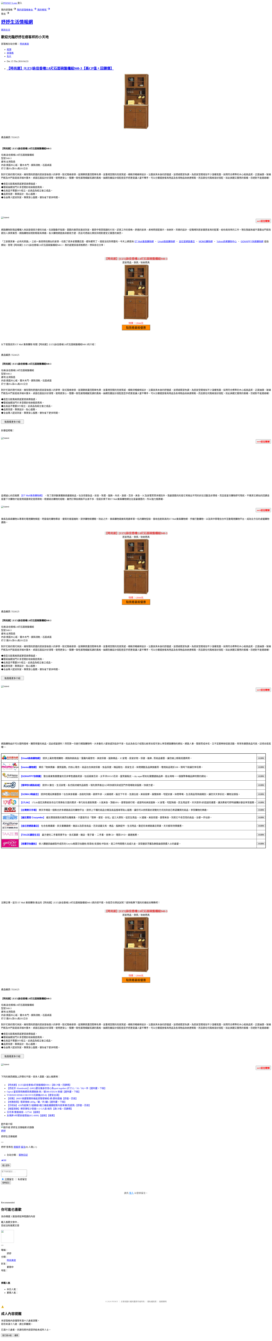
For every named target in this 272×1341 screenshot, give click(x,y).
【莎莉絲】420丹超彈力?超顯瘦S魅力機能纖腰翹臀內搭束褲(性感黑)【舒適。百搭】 (49, 1105)
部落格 (10, 53)
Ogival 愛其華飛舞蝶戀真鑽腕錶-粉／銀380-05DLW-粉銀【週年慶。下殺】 (44, 1091)
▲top (3, 1160)
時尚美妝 (24, 44)
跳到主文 (5, 30)
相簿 (9, 49)
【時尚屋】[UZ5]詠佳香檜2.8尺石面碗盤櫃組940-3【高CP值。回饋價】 (60, 68)
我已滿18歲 (7, 1335)
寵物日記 (23, 1155)
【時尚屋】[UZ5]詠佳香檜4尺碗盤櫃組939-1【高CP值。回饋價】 (39, 1085)
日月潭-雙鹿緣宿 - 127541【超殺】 (24, 1112)
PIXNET (115, 1301)
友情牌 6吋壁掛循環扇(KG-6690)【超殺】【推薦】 (31, 1115)
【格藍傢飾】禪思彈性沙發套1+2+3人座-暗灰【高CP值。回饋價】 (40, 1109)
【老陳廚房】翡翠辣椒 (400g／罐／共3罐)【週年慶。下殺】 (37, 1102)
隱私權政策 (152, 1301)
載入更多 (6, 1165)
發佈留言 (6, 1183)
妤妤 (3, 1131)
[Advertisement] (136, 468)
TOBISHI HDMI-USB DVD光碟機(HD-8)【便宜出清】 (33, 1095)
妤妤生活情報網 (17, 22)
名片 (9, 56)
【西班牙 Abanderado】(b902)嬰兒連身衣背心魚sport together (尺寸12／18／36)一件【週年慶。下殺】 (57, 1088)
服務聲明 (163, 1301)
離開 (16, 1335)
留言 (23, 1147)
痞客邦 (17, 1147)
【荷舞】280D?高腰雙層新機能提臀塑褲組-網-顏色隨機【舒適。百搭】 (42, 1098)
